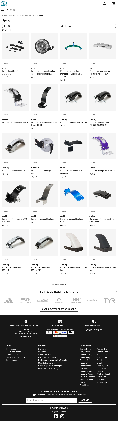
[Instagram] (62, 416)
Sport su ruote (14, 15)
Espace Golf (85, 360)
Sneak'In (100, 360)
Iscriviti (85, 400)
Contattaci (25, 329)
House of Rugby (86, 374)
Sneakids (101, 363)
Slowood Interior (103, 354)
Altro (34, 15)
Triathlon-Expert (103, 374)
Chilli (33, 119)
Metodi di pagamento (46, 363)
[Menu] (3, 10)
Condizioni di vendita (47, 354)
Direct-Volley (85, 357)
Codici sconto (11, 360)
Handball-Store (86, 371)
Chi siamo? (43, 349)
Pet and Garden (103, 351)
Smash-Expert (102, 357)
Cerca (12, 9)
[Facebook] (55, 416)
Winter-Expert (102, 382)
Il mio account (11, 349)
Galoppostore (85, 365)
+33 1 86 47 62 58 (26, 336)
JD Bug (63, 119)
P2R (4, 68)
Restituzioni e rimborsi (47, 357)
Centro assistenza (13, 351)
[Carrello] (114, 3)
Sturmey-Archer (38, 167)
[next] (116, 292)
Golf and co (84, 368)
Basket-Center (86, 349)
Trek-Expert (101, 371)
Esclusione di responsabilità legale (52, 360)
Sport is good (102, 365)
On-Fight (83, 382)
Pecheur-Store (103, 349)
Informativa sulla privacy (48, 368)
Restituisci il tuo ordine (93, 331)
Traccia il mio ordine (14, 354)
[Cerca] (8, 9)
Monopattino (26, 15)
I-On (91, 68)
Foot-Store (84, 363)
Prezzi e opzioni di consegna (50, 365)
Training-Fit (101, 368)
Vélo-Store (101, 379)
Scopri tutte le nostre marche (59, 309)
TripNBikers (101, 376)
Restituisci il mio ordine (15, 357)
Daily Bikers (85, 351)
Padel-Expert (85, 385)
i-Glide (5, 119)
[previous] (112, 292)
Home (4, 15)
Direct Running (86, 354)
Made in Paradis (86, 379)
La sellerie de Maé (87, 376)
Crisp (62, 167)
